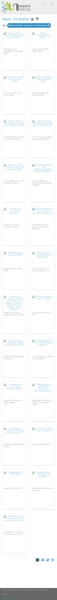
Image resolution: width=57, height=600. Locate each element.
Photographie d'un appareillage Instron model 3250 (13, 51)
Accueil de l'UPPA (9, 598)
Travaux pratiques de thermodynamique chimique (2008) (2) (42, 183)
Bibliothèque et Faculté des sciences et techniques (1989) (42, 402)
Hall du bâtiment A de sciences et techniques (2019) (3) (40, 227)
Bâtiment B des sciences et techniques (28, 25)
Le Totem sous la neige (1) (41, 444)
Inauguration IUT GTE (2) (13, 488)
